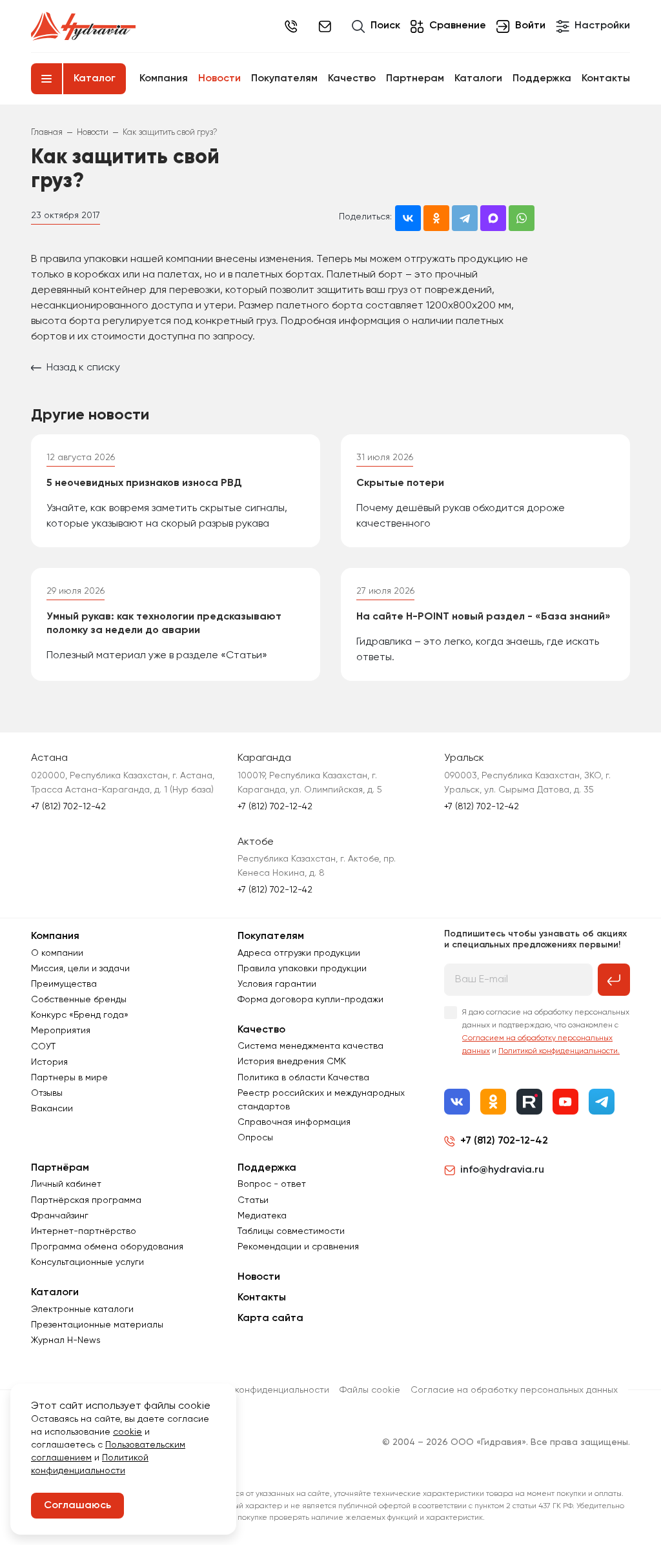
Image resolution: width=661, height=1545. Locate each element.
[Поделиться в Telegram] (465, 218)
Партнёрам (60, 1168)
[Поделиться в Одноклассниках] (436, 218)
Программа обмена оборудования (107, 1246)
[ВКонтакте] (457, 1102)
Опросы (255, 1137)
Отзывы (47, 1093)
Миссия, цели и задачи (80, 968)
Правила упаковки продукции (302, 968)
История (49, 1062)
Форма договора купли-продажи (310, 999)
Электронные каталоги (82, 1309)
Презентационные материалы (97, 1324)
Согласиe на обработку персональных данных (514, 1390)
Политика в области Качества (303, 1077)
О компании (57, 953)
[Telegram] (602, 1102)
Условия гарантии (277, 984)
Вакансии (52, 1108)
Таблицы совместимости (291, 1231)
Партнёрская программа (86, 1200)
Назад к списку (83, 368)
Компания (163, 79)
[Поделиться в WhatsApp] (521, 218)
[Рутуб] (529, 1102)
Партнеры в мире (69, 1077)
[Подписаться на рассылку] (614, 980)
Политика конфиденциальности (260, 1390)
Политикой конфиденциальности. (559, 1051)
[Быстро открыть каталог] (46, 78)
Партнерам (415, 79)
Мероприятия (60, 1030)
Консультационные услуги (87, 1262)
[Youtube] (565, 1102)
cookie (127, 1432)
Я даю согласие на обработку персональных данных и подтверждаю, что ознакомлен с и (545, 1032)
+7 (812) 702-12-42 (291, 26)
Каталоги (478, 79)
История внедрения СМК (292, 1061)
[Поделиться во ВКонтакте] (408, 218)
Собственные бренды (79, 999)
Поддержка (542, 79)
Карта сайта (270, 1318)
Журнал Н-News (66, 1340)
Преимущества (64, 984)
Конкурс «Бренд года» (79, 1015)
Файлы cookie (370, 1390)
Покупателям (284, 79)
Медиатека (262, 1215)
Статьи (253, 1200)
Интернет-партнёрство (83, 1231)
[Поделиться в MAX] (493, 218)
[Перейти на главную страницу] (83, 26)
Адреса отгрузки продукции (299, 953)
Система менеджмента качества (310, 1046)
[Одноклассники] (493, 1102)
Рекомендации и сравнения (298, 1246)
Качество (352, 79)
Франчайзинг (59, 1215)
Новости (219, 79)
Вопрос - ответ (272, 1184)
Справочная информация (294, 1122)
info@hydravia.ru (502, 1170)
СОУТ (43, 1046)
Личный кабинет (66, 1184)
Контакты (606, 79)
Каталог (95, 79)
